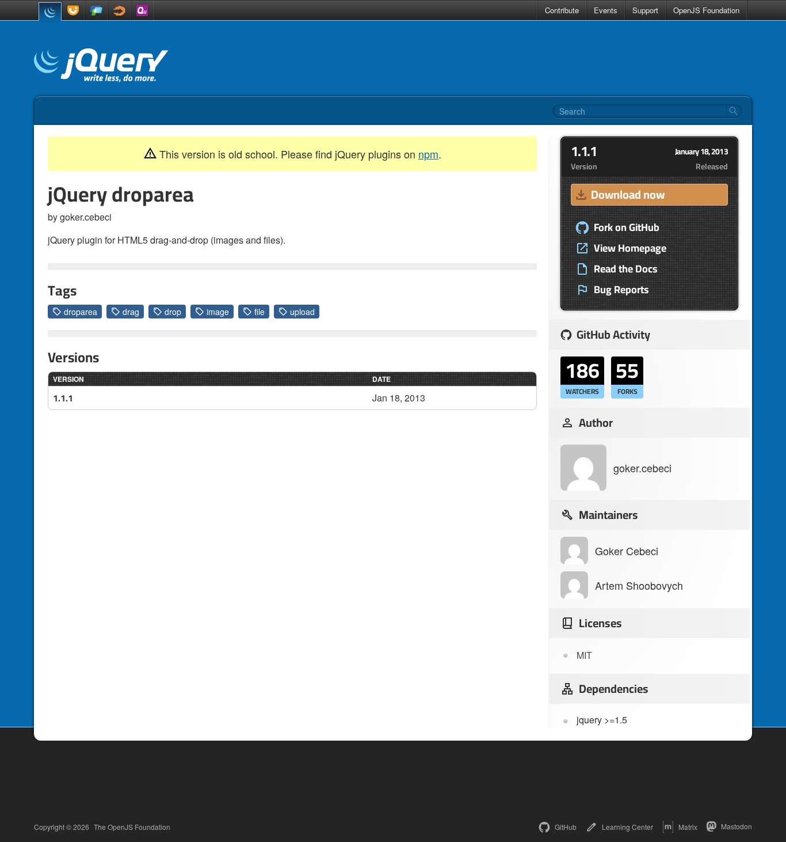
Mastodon (736, 826)
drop (173, 311)
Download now (628, 194)
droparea (80, 311)
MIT (584, 655)
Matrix (687, 827)
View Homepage (630, 248)
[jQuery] (50, 11)
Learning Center (627, 827)
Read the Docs (626, 269)
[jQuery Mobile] (96, 10)
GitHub (566, 827)
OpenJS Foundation (706, 10)
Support (645, 10)
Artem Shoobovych (639, 585)
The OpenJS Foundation (132, 827)
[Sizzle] (119, 10)
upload (302, 311)
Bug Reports (621, 290)
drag (131, 311)
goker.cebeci (642, 467)
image (218, 311)
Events (605, 10)
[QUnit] (142, 10)
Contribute (562, 10)
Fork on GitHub (626, 227)
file (259, 311)
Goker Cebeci (626, 550)
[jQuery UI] (73, 10)
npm (428, 153)
